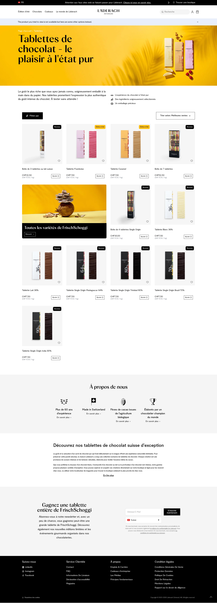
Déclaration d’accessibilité (78, 580)
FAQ (68, 571)
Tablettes (38, 31)
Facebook (29, 575)
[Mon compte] (192, 11)
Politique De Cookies (164, 575)
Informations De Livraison (77, 575)
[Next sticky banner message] (168, 2)
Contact (70, 567)
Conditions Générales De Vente (169, 567)
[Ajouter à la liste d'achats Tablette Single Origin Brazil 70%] (191, 282)
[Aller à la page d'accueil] (108, 12)
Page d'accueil (24, 31)
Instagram (29, 571)
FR (22, 3)
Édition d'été (24, 12)
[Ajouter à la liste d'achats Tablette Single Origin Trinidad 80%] (147, 282)
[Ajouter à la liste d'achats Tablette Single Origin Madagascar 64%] (103, 282)
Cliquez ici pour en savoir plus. (137, 3)
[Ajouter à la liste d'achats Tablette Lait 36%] (59, 282)
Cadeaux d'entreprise (120, 571)
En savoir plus (63, 417)
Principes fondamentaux (122, 580)
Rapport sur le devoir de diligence (170, 588)
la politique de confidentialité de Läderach (163, 528)
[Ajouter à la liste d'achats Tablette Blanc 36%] (191, 221)
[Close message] (198, 22)
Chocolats (37, 12)
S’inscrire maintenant (172, 512)
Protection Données (164, 571)
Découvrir (28, 234)
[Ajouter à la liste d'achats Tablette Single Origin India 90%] (59, 343)
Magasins (70, 584)
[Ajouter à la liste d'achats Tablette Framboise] (103, 161)
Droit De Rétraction (163, 580)
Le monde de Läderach (66, 12)
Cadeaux (49, 12)
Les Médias (116, 575)
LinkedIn (29, 567)
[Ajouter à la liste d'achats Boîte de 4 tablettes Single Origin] (147, 221)
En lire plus (108, 475)
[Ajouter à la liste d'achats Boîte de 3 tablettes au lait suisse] (59, 161)
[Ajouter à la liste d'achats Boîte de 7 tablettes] (191, 161)
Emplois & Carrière (119, 567)
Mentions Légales (163, 584)
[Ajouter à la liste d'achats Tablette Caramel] (147, 161)
